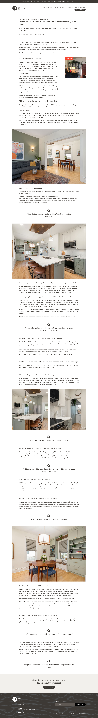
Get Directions (21, 706)
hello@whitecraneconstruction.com (26, 709)
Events (82, 8)
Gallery (26, 34)
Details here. (71, 1)
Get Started (80, 9)
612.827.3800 (21, 708)
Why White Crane (48, 8)
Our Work (70, 8)
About (77, 8)
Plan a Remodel (60, 8)
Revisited (42, 34)
